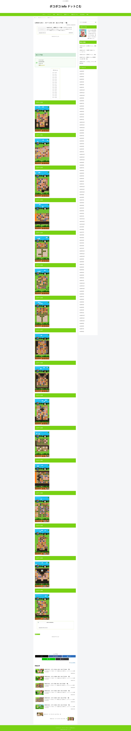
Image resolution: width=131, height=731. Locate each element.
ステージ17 (54, 84)
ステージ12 (54, 75)
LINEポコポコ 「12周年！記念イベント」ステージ (87, 51)
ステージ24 (54, 95)
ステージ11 (54, 74)
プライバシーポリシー (65, 727)
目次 (54, 70)
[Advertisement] (55, 44)
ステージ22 (54, 92)
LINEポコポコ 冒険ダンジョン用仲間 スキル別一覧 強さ (88, 58)
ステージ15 (54, 80)
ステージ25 (54, 97)
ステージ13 (54, 77)
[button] (62, 659)
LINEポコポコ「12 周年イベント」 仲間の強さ (88, 46)
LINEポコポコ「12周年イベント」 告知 (88, 54)
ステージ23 (54, 94)
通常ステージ (38, 634)
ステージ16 (54, 82)
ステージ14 (54, 79)
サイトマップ (59, 727)
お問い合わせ (72, 727)
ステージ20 (54, 89)
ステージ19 (54, 87)
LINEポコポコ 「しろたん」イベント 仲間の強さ (88, 62)
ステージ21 (54, 90)
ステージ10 (54, 72)
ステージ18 (54, 85)
